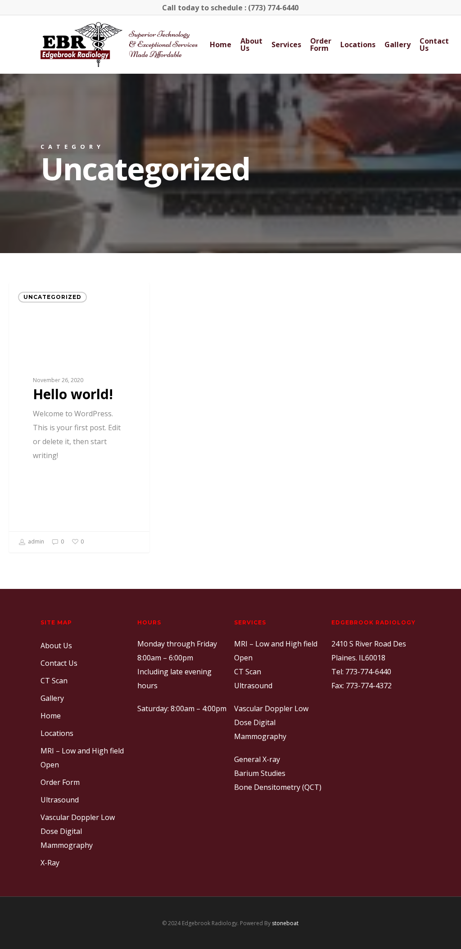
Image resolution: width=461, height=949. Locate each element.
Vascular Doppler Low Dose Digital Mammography (78, 831)
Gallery (397, 44)
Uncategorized (52, 297)
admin (35, 541)
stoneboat (285, 923)
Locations (357, 44)
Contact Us (434, 44)
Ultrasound (60, 800)
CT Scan (54, 681)
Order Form (320, 44)
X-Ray (50, 863)
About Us (251, 44)
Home (220, 44)
